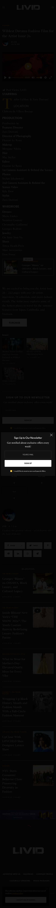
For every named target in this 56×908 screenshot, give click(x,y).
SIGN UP (28, 463)
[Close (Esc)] (51, 436)
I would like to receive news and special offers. (30, 471)
